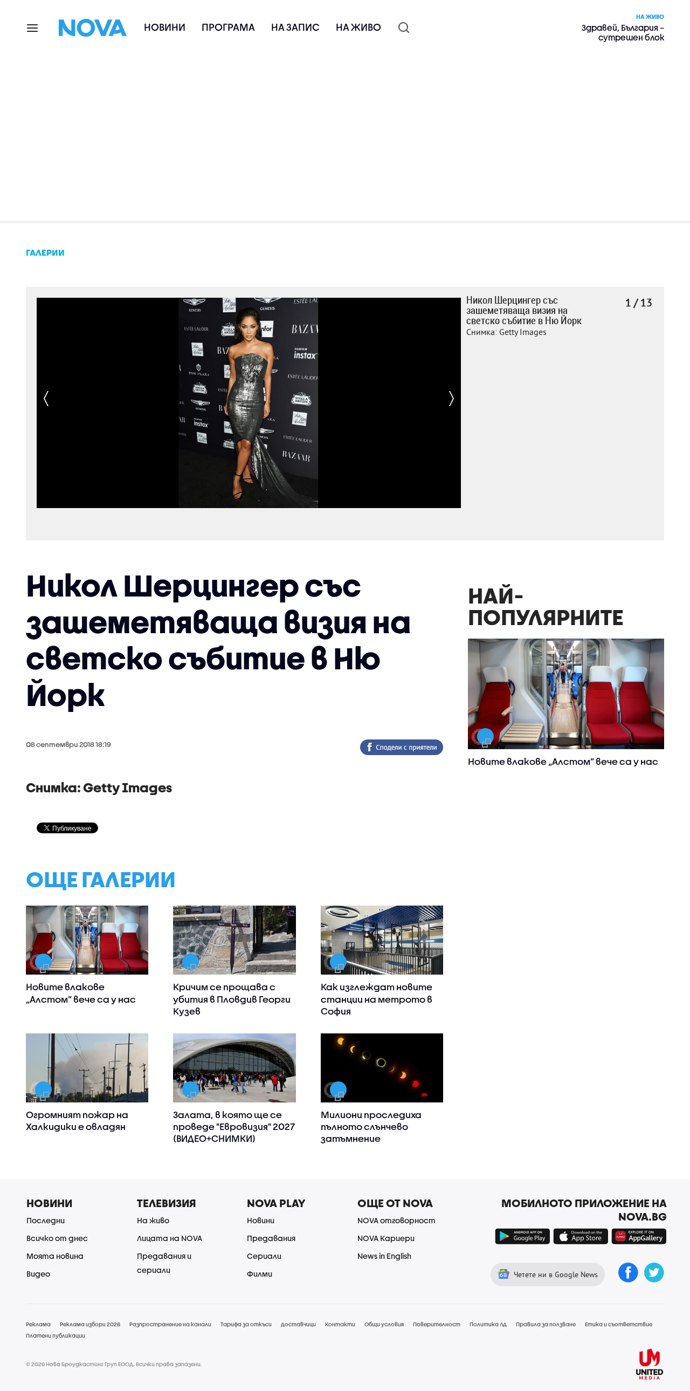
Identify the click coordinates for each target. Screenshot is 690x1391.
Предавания (271, 1238)
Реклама (38, 1324)
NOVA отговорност (396, 1220)
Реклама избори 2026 (90, 1324)
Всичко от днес (57, 1238)
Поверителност (436, 1324)
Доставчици (298, 1324)
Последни (45, 1220)
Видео (38, 1273)
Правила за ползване (546, 1324)
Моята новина (55, 1255)
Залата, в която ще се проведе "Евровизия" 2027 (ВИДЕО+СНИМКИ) (234, 1126)
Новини (164, 27)
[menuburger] (33, 27)
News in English (384, 1255)
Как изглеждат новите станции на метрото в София (376, 999)
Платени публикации (55, 1335)
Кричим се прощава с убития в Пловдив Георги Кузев (232, 999)
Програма (228, 27)
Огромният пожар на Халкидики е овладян (77, 1120)
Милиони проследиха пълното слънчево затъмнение (371, 1126)
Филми (259, 1273)
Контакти (340, 1324)
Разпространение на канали (170, 1324)
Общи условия (384, 1324)
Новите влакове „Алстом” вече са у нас (81, 993)
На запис (295, 27)
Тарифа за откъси (246, 1324)
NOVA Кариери (386, 1238)
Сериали (264, 1255)
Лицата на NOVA (169, 1238)
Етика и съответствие (618, 1324)
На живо (358, 27)
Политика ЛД (488, 1324)
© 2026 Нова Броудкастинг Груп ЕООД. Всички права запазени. (114, 1364)
